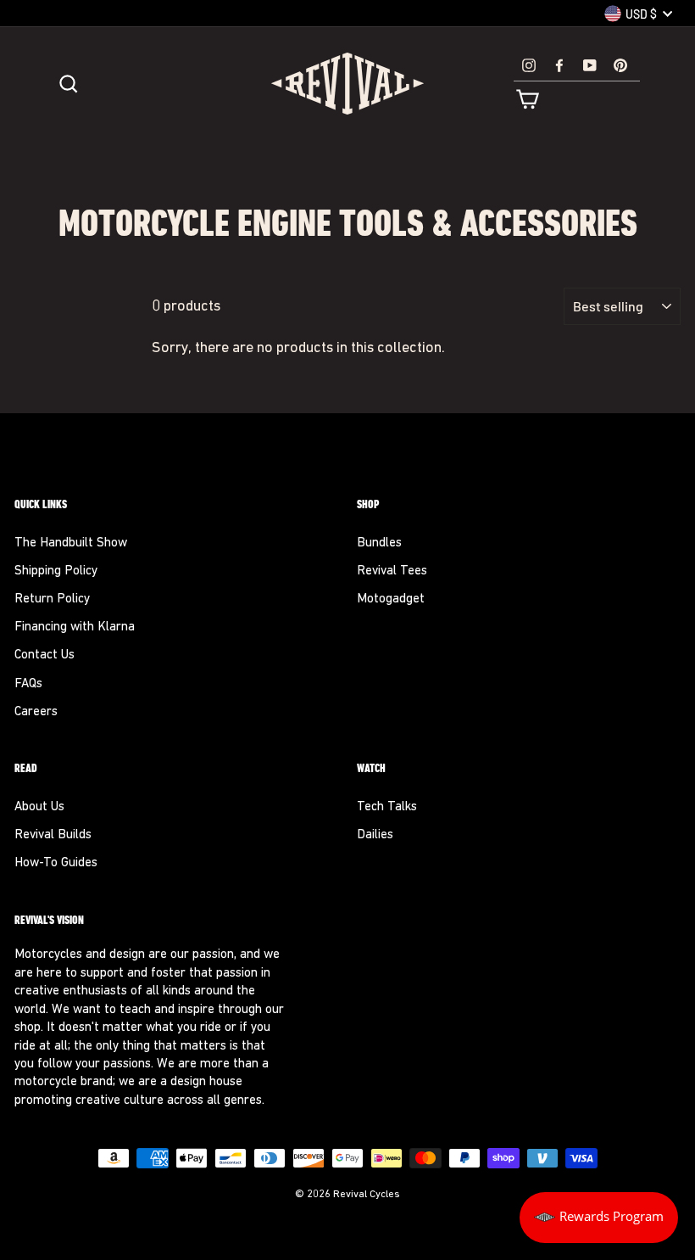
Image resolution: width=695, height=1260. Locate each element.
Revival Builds (53, 835)
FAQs (28, 684)
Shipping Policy (55, 571)
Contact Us (44, 655)
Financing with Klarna (74, 627)
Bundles (379, 543)
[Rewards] (599, 1217)
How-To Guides (55, 863)
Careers (36, 712)
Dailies (375, 835)
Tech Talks (387, 807)
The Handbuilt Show (70, 543)
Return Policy (52, 599)
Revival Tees (392, 571)
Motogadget (391, 599)
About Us (39, 807)
